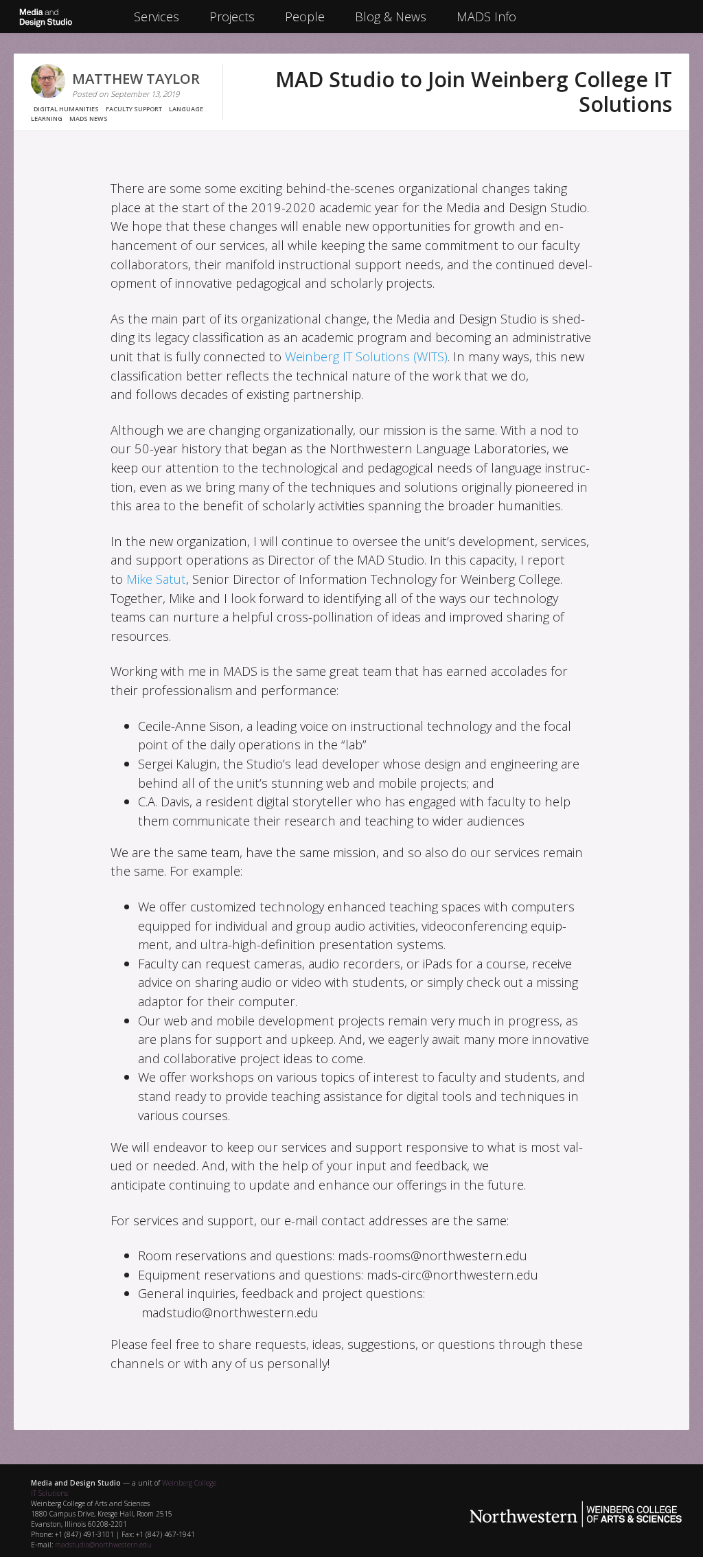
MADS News (88, 118)
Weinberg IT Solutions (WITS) (366, 356)
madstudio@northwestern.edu (103, 1544)
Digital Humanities (66, 108)
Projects (232, 16)
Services (156, 16)
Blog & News (390, 16)
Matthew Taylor (136, 78)
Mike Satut (156, 578)
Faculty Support (134, 108)
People (305, 16)
